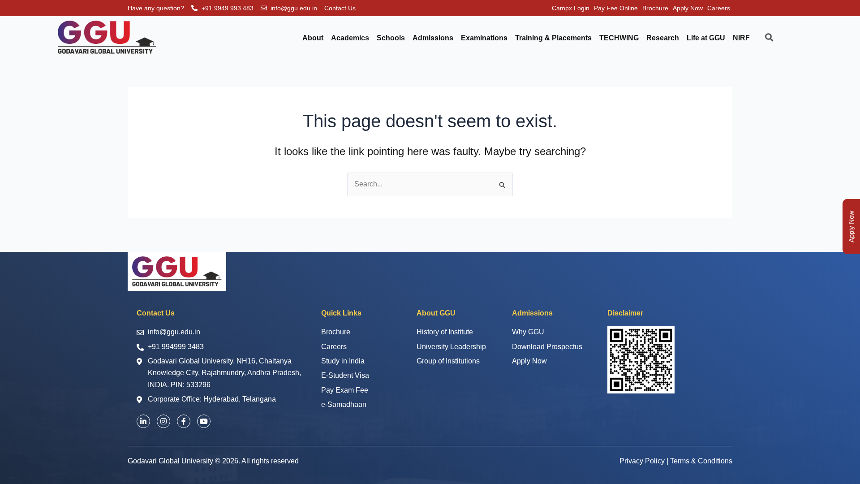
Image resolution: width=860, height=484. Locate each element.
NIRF (741, 38)
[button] (851, 226)
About (312, 38)
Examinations (484, 38)
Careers (718, 8)
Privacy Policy (642, 461)
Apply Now (688, 8)
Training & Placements (553, 38)
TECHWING (619, 38)
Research (662, 38)
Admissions (433, 38)
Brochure (655, 8)
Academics (350, 38)
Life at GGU (706, 38)
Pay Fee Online (616, 8)
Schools (391, 38)
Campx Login (570, 8)
